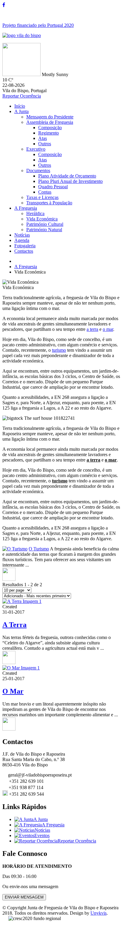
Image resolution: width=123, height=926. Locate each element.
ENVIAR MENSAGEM (24, 897)
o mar (108, 329)
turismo (59, 350)
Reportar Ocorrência (21, 95)
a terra (92, 329)
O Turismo (39, 548)
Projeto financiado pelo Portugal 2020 (38, 25)
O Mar (13, 691)
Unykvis (98, 913)
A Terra (14, 625)
